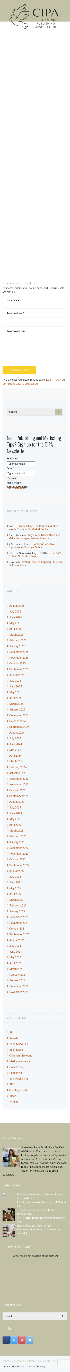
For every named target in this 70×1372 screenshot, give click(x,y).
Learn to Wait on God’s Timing (34, 554)
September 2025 (19, 669)
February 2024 (18, 767)
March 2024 (16, 761)
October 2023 (17, 790)
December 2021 (19, 917)
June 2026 (15, 617)
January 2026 (17, 646)
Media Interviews (19, 1061)
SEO (11, 1084)
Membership (18, 1366)
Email (10, 468)
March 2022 (16, 899)
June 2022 (15, 882)
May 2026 (15, 623)
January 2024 (17, 773)
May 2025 (15, 692)
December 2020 (19, 986)
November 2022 (19, 853)
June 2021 (15, 951)
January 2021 (17, 980)
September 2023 (19, 796)
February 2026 (18, 640)
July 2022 (15, 876)
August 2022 (16, 871)
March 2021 (16, 969)
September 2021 (19, 934)
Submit (12, 478)
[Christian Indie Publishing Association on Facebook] (6, 1340)
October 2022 (17, 859)
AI (10, 1032)
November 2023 (19, 784)
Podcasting (16, 1067)
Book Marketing (18, 1044)
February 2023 (18, 836)
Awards (13, 1038)
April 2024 (15, 755)
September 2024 (19, 726)
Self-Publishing (18, 1078)
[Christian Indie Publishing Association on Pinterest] (21, 1340)
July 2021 (15, 945)
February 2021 (18, 974)
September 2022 (19, 865)
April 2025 (15, 698)
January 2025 (17, 709)
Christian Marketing (20, 1055)
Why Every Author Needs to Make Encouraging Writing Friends (34, 537)
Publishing (15, 1072)
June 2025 (15, 686)
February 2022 (18, 905)
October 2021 (17, 928)
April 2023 (15, 824)
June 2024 (15, 744)
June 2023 (15, 813)
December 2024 (19, 715)
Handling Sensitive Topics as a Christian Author (31, 545)
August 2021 (16, 940)
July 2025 (15, 680)
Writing (13, 1101)
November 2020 (19, 992)
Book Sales (16, 1049)
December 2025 (19, 652)
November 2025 (19, 657)
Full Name (12, 458)
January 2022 (17, 911)
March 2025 (16, 703)
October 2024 (17, 721)
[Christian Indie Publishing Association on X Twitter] (14, 1340)
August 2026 (16, 605)
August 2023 (16, 801)
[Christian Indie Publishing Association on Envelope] (29, 1340)
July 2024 (15, 738)
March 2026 (16, 634)
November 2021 (19, 922)
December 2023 (19, 778)
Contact (31, 1366)
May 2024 (15, 750)
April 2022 (15, 894)
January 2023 (17, 842)
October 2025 (17, 663)
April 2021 (15, 963)
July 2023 (15, 807)
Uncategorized (18, 1090)
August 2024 (16, 732)
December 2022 (19, 848)
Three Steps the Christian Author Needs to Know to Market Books (33, 528)
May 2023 (15, 819)
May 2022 (15, 888)
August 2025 (16, 675)
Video (12, 1096)
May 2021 (15, 957)
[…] (18, 1206)
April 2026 (15, 628)
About (6, 1366)
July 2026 (15, 611)
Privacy (41, 1366)
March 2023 (16, 830)
